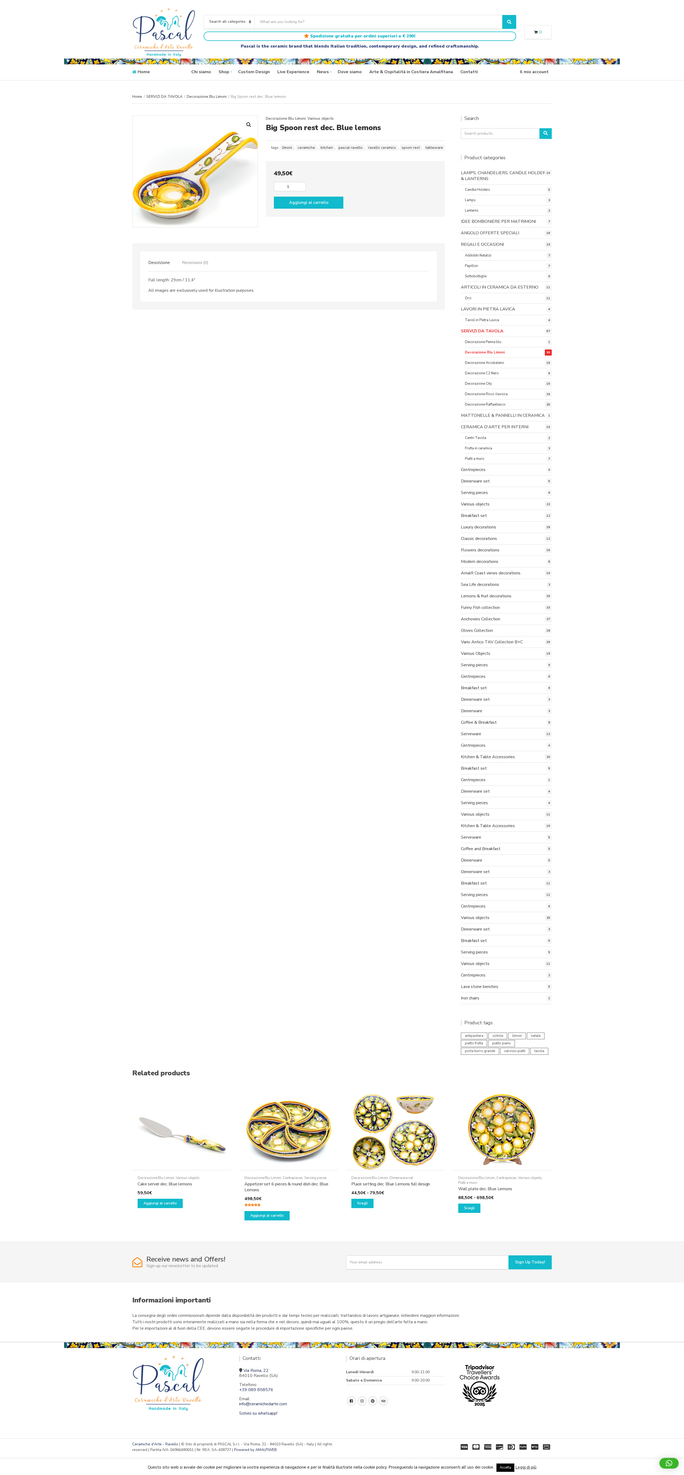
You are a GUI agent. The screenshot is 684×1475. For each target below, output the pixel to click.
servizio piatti (514, 1051)
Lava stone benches (479, 987)
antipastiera (474, 1035)
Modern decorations (479, 562)
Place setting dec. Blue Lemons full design (390, 1184)
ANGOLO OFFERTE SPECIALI (490, 233)
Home (144, 72)
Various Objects (475, 653)
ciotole (497, 1035)
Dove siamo (350, 72)
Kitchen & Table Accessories (488, 757)
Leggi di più (526, 1467)
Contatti (469, 72)
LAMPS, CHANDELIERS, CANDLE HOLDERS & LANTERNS (504, 176)
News (323, 72)
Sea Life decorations (480, 584)
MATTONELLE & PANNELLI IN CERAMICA (503, 415)
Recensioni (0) (195, 263)
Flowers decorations (480, 550)
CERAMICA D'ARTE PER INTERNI (494, 427)
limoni (287, 147)
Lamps (470, 200)
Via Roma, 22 (256, 1370)
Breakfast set (474, 516)
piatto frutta (474, 1043)
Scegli (362, 1203)
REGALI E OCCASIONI (482, 244)
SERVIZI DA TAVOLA (164, 96)
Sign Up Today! (530, 1262)
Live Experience (293, 72)
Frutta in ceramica (478, 448)
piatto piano (501, 1043)
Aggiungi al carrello (308, 202)
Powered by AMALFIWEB (255, 1449)
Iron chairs (470, 998)
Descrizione (159, 263)
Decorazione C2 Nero (482, 373)
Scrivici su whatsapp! (258, 1413)
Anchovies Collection (480, 619)
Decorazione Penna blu (483, 342)
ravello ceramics (382, 147)
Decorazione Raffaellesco (485, 404)
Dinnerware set (475, 481)
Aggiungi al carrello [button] (160, 1203)
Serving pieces (474, 493)
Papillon (471, 265)
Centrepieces (473, 470)
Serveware (471, 734)
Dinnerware (471, 711)
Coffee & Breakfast (479, 722)
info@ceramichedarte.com (263, 1404)
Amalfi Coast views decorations (490, 573)
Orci (468, 298)
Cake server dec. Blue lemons (165, 1184)
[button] (249, 125)
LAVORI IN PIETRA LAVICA (488, 309)
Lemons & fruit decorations (486, 596)
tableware (434, 147)
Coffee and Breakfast (480, 849)
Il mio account (534, 72)
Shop (224, 72)
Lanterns (472, 210)
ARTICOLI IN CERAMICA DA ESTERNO (499, 287)
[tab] (159, 262)
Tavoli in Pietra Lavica (482, 320)
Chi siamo (201, 72)
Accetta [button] (505, 1467)
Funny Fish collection (480, 607)
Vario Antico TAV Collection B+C (492, 642)
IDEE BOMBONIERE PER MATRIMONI (498, 221)
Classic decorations (479, 539)
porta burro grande (480, 1051)
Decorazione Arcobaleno (484, 362)
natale (536, 1035)
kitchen (327, 147)
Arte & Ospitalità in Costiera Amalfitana (411, 72)
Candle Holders (477, 189)
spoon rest (411, 147)
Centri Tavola (475, 437)
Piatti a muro (474, 458)
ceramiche (306, 147)
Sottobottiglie (476, 276)
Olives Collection (477, 630)
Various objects (321, 118)
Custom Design (254, 72)
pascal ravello (351, 147)
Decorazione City (478, 383)
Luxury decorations (478, 527)
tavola (539, 1051)
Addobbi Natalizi (478, 255)
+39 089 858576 (256, 1390)
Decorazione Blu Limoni (207, 96)
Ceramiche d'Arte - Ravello (155, 1444)
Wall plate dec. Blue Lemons (485, 1189)
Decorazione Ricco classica (486, 394)
